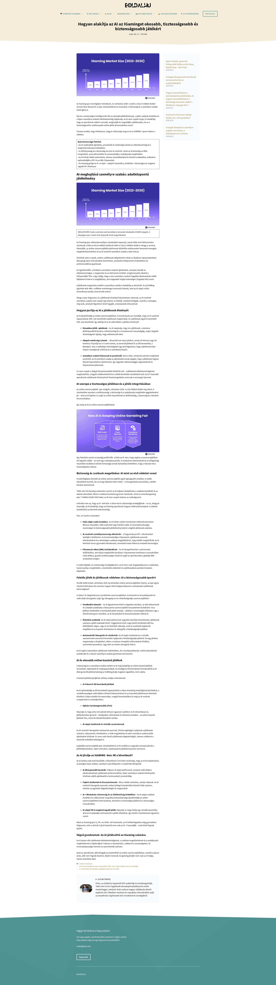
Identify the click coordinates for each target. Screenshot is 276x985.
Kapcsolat (210, 14)
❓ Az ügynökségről (189, 14)
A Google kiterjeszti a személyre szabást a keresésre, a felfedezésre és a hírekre (179, 130)
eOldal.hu (82, 974)
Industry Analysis (85, 864)
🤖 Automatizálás (144, 14)
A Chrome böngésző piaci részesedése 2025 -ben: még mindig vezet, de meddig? (108, 866)
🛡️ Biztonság (92, 14)
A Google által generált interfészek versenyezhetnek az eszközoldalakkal (181, 80)
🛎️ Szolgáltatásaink (167, 14)
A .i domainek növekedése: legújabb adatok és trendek (99, 869)
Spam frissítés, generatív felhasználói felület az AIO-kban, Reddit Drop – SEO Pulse (180, 64)
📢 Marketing (124, 14)
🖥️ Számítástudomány (70, 14)
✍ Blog (108, 14)
